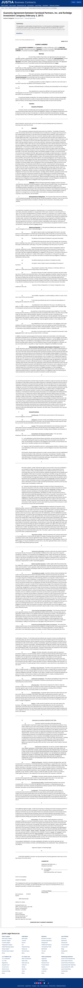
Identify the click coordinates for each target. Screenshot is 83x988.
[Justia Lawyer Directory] (48, 983)
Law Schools (30, 5)
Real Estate (44, 949)
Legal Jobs (44, 958)
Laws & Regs (38, 5)
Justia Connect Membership (68, 958)
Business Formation (46, 938)
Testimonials (64, 971)
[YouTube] (37, 983)
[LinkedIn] (35, 983)
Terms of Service (44, 985)
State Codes (24, 960)
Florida (23, 967)
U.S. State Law (26, 956)
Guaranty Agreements (30, 18)
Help (38, 985)
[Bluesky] (44, 983)
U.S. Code (4, 960)
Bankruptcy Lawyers (7, 938)
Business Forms (45, 962)
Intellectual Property (46, 944)
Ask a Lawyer (12, 5)
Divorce (23, 942)
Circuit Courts (5, 967)
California (24, 965)
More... (3, 953)
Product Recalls (45, 965)
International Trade (46, 947)
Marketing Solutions (54, 5)
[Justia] (7, 2)
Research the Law (21, 5)
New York (24, 969)
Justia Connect (20, 985)
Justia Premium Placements (68, 962)
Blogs (62, 949)
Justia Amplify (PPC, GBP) (67, 967)
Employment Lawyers (7, 944)
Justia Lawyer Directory (67, 960)
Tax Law (44, 951)
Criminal (24, 940)
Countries (44, 971)
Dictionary (63, 938)
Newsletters (45, 5)
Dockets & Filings (6, 971)
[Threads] (42, 983)
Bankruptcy (24, 938)
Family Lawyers (5, 949)
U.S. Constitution (6, 958)
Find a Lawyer (4, 5)
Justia (2, 8)
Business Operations (47, 940)
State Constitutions (26, 958)
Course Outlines (65, 944)
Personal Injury (25, 951)
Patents (43, 967)
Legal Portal (28, 985)
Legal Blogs (44, 960)
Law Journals (64, 947)
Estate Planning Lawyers (8, 947)
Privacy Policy (52, 985)
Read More (19, 33)
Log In (73, 2)
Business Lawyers (6, 940)
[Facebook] (38, 983)
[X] (46, 983)
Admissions (64, 940)
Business (44, 936)
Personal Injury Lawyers (8, 951)
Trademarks (44, 969)
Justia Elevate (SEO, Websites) (68, 965)
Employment (45, 942)
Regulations (5, 962)
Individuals (25, 936)
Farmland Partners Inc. (22, 8)
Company (34, 985)
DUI (23, 944)
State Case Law (25, 962)
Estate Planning (25, 947)
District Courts (5, 969)
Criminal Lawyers (6, 942)
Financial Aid (64, 942)
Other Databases (46, 956)
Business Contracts (13, 8)
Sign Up (79, 2)
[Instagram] (40, 983)
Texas (23, 971)
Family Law (24, 949)
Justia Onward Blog (66, 969)
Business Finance (19, 18)
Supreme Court (5, 965)
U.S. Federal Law (6, 956)
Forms (6, 8)
